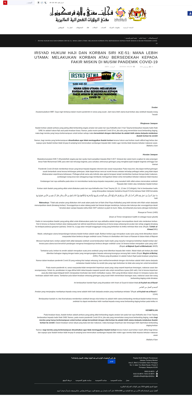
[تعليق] (42, 2)
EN (53, 2)
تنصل (127, 380)
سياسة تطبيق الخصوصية (83, 380)
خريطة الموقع (67, 380)
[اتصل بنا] (45, 2)
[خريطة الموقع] (38, 2)
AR (50, 2)
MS (56, 2)
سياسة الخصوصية (116, 380)
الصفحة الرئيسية (128, 27)
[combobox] (20, 3)
